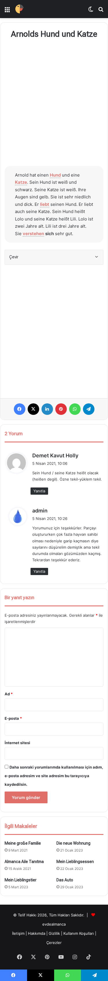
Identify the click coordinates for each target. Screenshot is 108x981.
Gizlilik (55, 933)
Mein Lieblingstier (21, 880)
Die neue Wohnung (73, 843)
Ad (9, 694)
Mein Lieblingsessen (75, 861)
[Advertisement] (54, 103)
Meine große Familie (23, 843)
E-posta (13, 718)
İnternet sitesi (17, 742)
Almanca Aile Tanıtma (24, 861)
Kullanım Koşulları (78, 933)
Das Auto (64, 880)
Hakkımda (37, 933)
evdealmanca (54, 924)
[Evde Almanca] (19, 9)
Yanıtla (39, 491)
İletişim (18, 933)
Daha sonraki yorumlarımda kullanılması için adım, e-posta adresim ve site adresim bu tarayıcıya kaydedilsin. (54, 776)
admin (40, 511)
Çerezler (54, 942)
